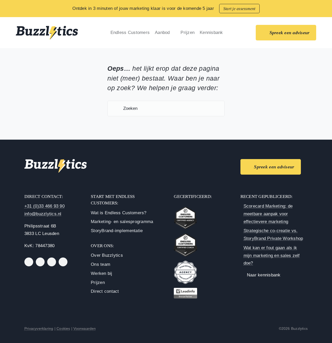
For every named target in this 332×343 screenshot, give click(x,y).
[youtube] (51, 262)
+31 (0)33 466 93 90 (44, 206)
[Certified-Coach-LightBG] (185, 235)
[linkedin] (28, 262)
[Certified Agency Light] (185, 208)
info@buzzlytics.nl (42, 213)
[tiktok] (63, 262)
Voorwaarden (84, 328)
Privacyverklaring (38, 328)
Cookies (63, 328)
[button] (245, 33)
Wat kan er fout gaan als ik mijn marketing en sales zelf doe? (272, 255)
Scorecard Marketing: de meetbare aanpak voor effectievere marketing (268, 214)
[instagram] (40, 262)
